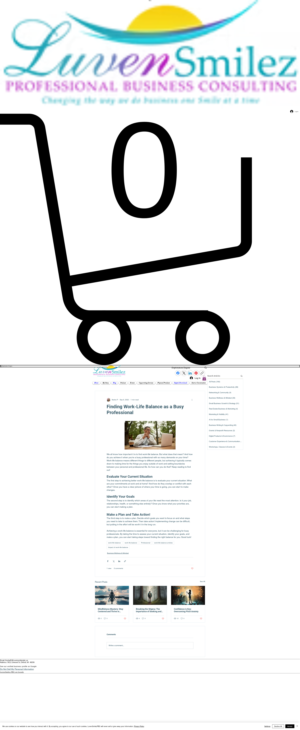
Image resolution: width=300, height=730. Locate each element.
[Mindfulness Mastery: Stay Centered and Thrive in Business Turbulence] (112, 595)
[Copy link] (202, 373)
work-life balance (114, 543)
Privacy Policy (139, 726)
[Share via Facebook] (108, 561)
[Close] (297, 726)
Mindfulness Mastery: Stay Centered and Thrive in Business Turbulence (110, 610)
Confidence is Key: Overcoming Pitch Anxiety (186, 610)
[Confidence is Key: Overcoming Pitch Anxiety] (188, 595)
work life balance (131, 543)
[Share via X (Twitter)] (113, 561)
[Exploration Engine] (205, 367)
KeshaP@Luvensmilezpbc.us (16, 660)
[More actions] (192, 399)
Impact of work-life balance (118, 547)
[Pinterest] (196, 373)
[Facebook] (178, 373)
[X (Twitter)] (184, 373)
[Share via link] (125, 561)
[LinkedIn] (190, 373)
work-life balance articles (163, 543)
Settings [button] (267, 726)
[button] (106, 382)
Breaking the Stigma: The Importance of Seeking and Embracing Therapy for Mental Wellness (148, 610)
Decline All (278, 726)
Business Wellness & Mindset (118, 553)
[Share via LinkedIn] (119, 561)
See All (202, 581)
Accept (289, 726)
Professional (145, 543)
